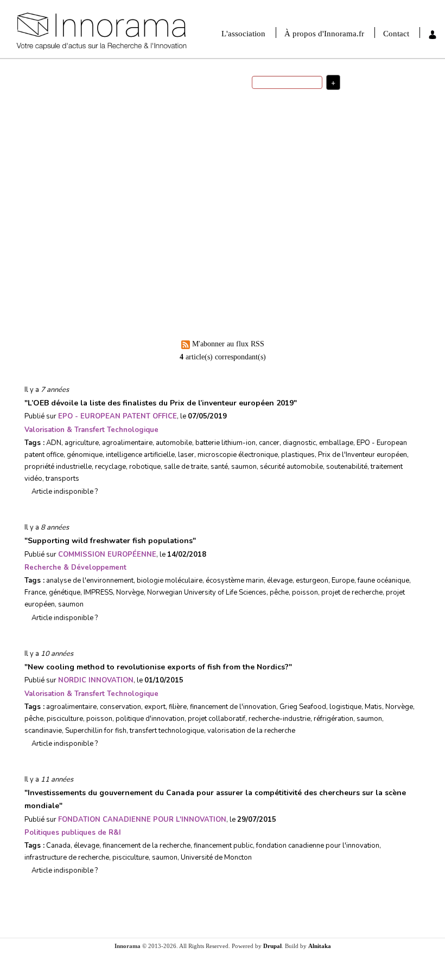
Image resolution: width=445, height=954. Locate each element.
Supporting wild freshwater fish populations (110, 541)
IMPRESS (98, 592)
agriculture (82, 443)
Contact (396, 33)
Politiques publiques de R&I (72, 832)
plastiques (298, 455)
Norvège (130, 592)
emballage (336, 443)
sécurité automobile (291, 467)
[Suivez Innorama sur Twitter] (312, 231)
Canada (58, 845)
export (155, 707)
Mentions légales (300, 264)
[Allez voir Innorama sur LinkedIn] (290, 231)
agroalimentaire (127, 443)
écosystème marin (235, 580)
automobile (174, 443)
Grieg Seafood (302, 707)
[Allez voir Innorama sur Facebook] (268, 231)
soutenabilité (346, 467)
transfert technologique (167, 731)
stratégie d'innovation (294, 117)
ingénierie (308, 153)
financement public (223, 845)
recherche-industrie (279, 719)
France (334, 131)
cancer (269, 443)
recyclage (110, 467)
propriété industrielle (58, 467)
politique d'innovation (299, 105)
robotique (311, 123)
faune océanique (383, 580)
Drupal (272, 946)
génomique (85, 455)
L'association (243, 33)
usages (291, 132)
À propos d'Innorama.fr (324, 33)
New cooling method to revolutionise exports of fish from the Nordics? (158, 667)
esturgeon (312, 580)
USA (264, 105)
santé (330, 153)
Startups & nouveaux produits (151, 149)
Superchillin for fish (95, 731)
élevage (280, 580)
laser (186, 455)
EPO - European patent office (117, 416)
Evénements (148, 267)
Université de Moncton (216, 857)
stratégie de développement (302, 176)
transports (62, 479)
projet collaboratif (216, 719)
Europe (343, 580)
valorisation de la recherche (302, 140)
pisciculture (65, 719)
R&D (332, 146)
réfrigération (333, 719)
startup (273, 161)
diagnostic (299, 443)
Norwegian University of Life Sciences (206, 592)
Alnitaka (319, 946)
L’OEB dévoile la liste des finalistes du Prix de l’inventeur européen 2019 (161, 403)
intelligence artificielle (140, 455)
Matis (373, 707)
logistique (345, 707)
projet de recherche (352, 592)
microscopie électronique (238, 455)
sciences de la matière (314, 169)
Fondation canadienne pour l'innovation (142, 819)
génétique (64, 592)
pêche (279, 592)
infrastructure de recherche (66, 857)
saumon (244, 467)
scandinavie (43, 731)
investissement (304, 163)
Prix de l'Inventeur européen (362, 455)
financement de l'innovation (296, 146)
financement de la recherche (146, 845)
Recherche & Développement (75, 567)
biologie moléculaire (169, 580)
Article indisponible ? (64, 492)
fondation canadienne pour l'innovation (317, 845)
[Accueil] (139, 32)
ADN (53, 443)
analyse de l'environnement (90, 580)
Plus (351, 216)
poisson (305, 592)
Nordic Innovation (96, 680)
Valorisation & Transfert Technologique (91, 430)
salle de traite (185, 467)
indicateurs (280, 153)
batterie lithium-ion (225, 443)
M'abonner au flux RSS (228, 344)
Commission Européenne (107, 554)
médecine (312, 132)
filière (178, 707)
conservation (120, 707)
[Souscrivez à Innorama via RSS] (333, 231)
